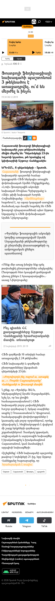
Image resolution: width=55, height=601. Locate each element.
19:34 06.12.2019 (10, 97)
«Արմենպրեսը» (34, 198)
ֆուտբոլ (30, 471)
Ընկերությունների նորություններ (18, 550)
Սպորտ (6, 471)
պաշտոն (41, 471)
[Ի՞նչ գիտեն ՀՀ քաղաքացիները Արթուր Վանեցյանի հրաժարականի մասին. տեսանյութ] (27, 304)
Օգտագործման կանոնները (16, 542)
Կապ (33, 542)
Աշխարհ (29, 512)
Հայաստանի (10, 171)
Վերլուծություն (45, 512)
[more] (50, 346)
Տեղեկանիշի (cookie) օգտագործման (20, 558)
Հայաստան (18, 471)
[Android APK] (10, 571)
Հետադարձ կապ (10, 563)
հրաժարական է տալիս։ (17, 464)
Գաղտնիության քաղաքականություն (20, 554)
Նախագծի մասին (11, 538)
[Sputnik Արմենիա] (9, 22)
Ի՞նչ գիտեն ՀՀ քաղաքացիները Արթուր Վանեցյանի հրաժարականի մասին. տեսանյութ (26, 334)
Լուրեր (12, 45)
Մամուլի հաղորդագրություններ (18, 546)
